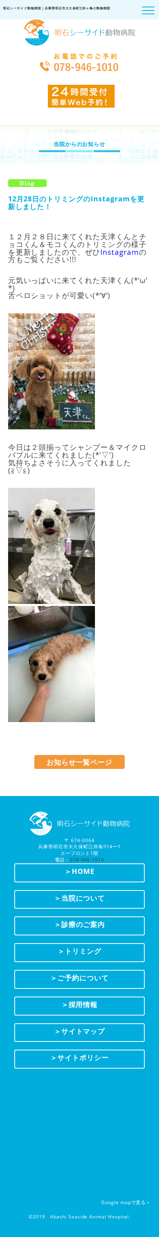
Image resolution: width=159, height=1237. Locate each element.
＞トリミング (79, 951)
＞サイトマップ (79, 1031)
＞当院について (79, 897)
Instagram (119, 252)
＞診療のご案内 (79, 924)
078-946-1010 (87, 859)
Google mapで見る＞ (126, 1202)
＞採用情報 (79, 1004)
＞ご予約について (79, 977)
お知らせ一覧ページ (80, 762)
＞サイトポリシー (79, 1057)
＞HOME (79, 871)
